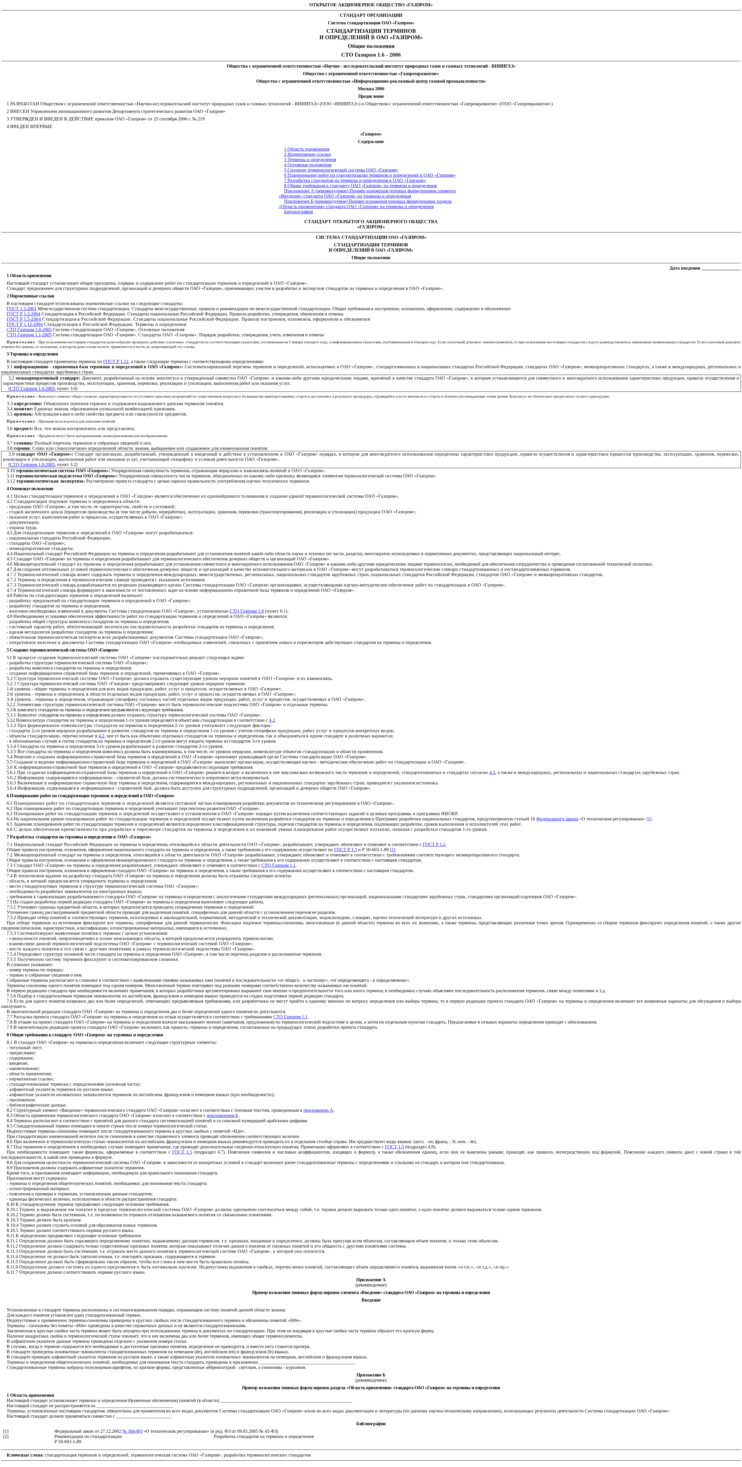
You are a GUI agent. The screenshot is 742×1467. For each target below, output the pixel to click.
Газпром (365, 55)
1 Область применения (306, 149)
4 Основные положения (307, 164)
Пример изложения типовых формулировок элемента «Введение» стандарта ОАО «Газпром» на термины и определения (367, 193)
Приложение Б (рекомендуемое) (316, 201)
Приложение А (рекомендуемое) (316, 190)
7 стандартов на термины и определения (355, 180)
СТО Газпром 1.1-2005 (29, 334)
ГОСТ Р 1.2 (434, 844)
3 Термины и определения (310, 159)
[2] (392, 849)
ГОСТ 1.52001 (22, 308)
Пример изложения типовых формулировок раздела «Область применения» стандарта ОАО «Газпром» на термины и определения (365, 204)
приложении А (318, 1110)
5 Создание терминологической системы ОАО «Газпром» (341, 169)
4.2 (272, 720)
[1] (649, 818)
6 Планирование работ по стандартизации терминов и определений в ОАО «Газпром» (370, 175)
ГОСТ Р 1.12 (115, 361)
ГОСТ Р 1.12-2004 (25, 324)
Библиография (298, 211)
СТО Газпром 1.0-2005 (29, 329)
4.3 (492, 772)
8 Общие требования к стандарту (360, 185)
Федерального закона (557, 818)
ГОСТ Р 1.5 (24, 319)
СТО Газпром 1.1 (278, 865)
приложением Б (222, 1115)
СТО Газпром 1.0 (247, 611)
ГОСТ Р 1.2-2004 (23, 313)
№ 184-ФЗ (132, 1431)
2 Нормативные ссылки (307, 154)
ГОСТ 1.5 (394, 1146)
